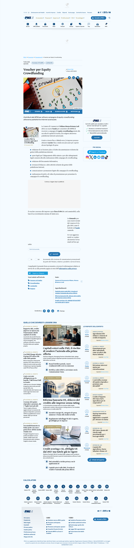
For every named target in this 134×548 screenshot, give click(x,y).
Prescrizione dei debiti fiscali (76, 532)
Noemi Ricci (105, 422)
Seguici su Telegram (38, 273)
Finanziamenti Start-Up (99, 411)
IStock (80, 108)
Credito (59, 12)
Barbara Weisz (104, 340)
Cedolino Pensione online (78, 520)
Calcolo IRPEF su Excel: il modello (54, 532)
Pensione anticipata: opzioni (56, 527)
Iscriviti (97, 137)
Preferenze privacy (30, 532)
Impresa (56, 18)
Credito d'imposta (98, 331)
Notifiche (74, 111)
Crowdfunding (34, 283)
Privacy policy (28, 527)
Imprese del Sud (97, 428)
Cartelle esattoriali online (78, 522)
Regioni (32, 288)
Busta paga (71, 12)
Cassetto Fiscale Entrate (55, 529)
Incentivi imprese (50, 12)
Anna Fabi (70, 69)
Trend (25, 12)
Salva (47, 111)
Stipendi (64, 12)
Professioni (65, 18)
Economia (39, 18)
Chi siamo (27, 518)
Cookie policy (28, 529)
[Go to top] (115, 542)
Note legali (27, 522)
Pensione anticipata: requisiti (53, 523)
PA (72, 18)
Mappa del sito (28, 537)
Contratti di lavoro (81, 12)
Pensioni (89, 12)
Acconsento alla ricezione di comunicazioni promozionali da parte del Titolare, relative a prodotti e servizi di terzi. (61, 260)
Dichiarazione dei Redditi (37, 12)
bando (77, 228)
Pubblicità (27, 520)
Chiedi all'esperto (98, 460)
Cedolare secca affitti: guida (56, 520)
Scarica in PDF (60, 111)
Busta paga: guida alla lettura (76, 526)
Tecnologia (79, 18)
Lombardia (49, 63)
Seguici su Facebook (98, 152)
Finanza (48, 18)
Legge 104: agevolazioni (77, 529)
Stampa (37, 111)
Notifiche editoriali (29, 534)
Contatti (26, 525)
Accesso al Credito (38, 63)
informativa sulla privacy (68, 268)
